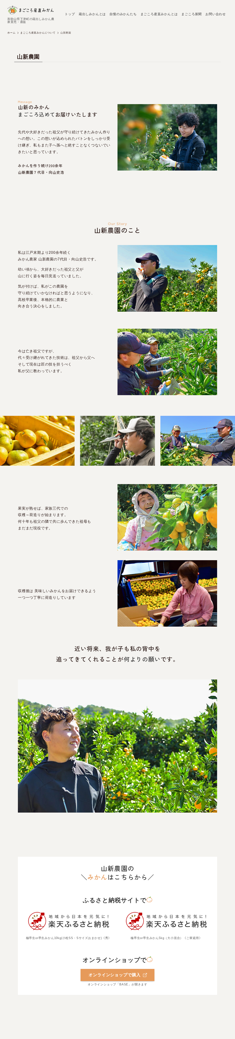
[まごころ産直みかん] (30, 10)
